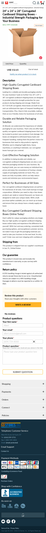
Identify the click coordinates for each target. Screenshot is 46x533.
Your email (7, 330)
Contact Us (5, 451)
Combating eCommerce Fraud (11, 471)
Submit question (23, 372)
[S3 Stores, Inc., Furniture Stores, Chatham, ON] (12, 493)
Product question (11, 346)
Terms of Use (5, 528)
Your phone (8, 338)
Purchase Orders (7, 481)
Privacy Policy (14, 528)
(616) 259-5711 (10, 437)
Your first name (10, 322)
